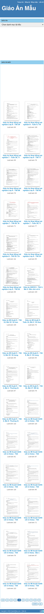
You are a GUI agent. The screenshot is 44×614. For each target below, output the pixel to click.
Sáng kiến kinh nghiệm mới (18, 613)
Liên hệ (41, 2)
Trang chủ (20, 2)
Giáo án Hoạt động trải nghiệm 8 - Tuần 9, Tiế (32, 123)
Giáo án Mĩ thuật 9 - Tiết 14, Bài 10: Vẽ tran (12, 321)
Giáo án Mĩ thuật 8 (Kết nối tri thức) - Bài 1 (33, 552)
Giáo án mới (6, 613)
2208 (35, 604)
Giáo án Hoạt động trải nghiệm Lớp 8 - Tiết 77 (32, 156)
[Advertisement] (22, 43)
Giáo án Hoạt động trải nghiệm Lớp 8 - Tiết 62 (11, 288)
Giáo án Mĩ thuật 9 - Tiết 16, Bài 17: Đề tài (33, 387)
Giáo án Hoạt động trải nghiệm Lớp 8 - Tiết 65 (32, 189)
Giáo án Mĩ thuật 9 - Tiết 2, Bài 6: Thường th (12, 420)
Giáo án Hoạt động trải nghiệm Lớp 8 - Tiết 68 (11, 189)
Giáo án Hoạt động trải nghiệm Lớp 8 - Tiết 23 (32, 255)
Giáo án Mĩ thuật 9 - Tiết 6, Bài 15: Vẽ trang (12, 354)
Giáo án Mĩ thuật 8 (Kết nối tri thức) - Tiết (33, 420)
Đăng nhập (34, 2)
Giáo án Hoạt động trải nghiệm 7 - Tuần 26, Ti (11, 156)
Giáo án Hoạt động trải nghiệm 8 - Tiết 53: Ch (11, 255)
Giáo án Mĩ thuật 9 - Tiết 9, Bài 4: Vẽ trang (33, 354)
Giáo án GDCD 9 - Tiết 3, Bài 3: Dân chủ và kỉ (33, 288)
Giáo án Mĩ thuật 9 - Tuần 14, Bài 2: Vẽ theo (32, 321)
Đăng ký (27, 2)
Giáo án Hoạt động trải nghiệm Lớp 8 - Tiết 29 (11, 123)
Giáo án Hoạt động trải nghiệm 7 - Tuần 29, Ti (32, 222)
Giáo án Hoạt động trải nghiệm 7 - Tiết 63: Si (11, 222)
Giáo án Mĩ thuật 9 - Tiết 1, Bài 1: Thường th (12, 387)
